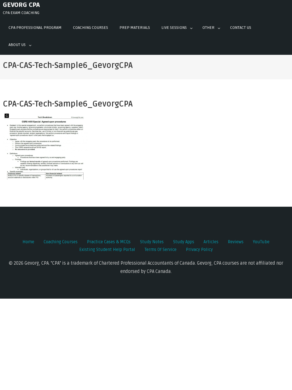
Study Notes (152, 241)
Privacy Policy (199, 249)
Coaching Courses (90, 27)
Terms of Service (161, 249)
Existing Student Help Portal (107, 249)
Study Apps (183, 241)
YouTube (261, 241)
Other (208, 27)
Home (28, 241)
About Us (17, 44)
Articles (211, 241)
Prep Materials (134, 27)
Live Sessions (174, 27)
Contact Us (240, 27)
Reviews (236, 241)
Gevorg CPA (21, 5)
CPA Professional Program (35, 27)
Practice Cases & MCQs (109, 241)
